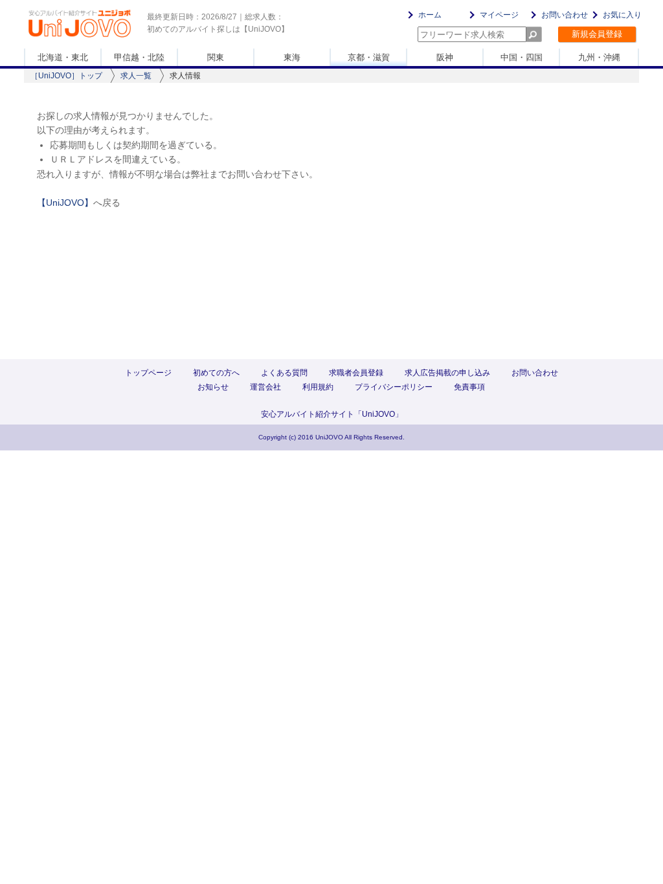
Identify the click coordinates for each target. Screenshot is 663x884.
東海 (292, 57)
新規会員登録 (597, 34)
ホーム (430, 14)
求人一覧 (136, 75)
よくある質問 (284, 372)
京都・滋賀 (369, 57)
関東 (215, 57)
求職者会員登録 (356, 372)
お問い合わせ (564, 14)
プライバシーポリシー (394, 387)
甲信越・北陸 (139, 57)
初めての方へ (216, 372)
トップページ (148, 372)
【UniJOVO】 (65, 202)
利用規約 (317, 387)
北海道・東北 (63, 57)
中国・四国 (521, 57)
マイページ (499, 14)
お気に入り (622, 14)
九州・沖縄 (599, 57)
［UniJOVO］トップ (66, 75)
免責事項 (469, 387)
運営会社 (265, 387)
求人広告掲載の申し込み (447, 372)
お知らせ (213, 387)
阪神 (444, 57)
